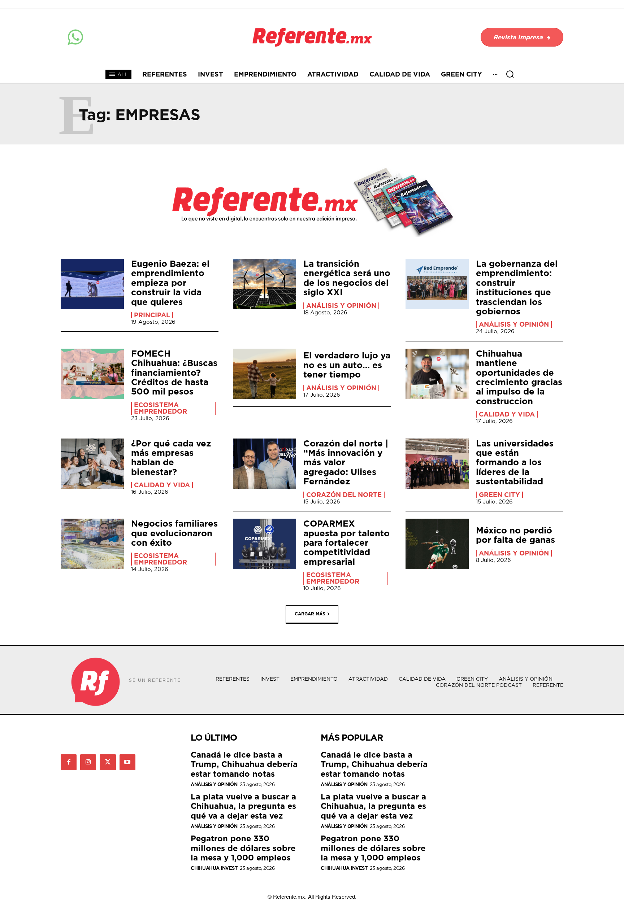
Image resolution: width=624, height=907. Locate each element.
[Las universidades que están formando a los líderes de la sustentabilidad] (437, 464)
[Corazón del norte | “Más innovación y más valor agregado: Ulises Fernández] (264, 464)
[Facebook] (69, 762)
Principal (152, 315)
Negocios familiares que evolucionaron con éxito (174, 533)
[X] (108, 762)
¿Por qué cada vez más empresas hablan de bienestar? (171, 457)
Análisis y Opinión (341, 305)
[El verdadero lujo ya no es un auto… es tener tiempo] (264, 374)
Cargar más (310, 613)
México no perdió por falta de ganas (515, 535)
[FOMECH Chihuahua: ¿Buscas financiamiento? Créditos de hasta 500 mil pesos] (92, 374)
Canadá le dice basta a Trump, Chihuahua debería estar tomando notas (244, 764)
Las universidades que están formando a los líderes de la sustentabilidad (515, 462)
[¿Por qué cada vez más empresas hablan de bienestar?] (92, 464)
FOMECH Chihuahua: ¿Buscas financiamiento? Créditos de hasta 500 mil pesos (174, 372)
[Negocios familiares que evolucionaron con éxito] (92, 544)
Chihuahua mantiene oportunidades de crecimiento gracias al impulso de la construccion (519, 377)
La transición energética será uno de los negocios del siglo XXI (346, 277)
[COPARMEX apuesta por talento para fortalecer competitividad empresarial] (264, 544)
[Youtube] (127, 762)
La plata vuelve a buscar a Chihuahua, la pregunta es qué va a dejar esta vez (243, 806)
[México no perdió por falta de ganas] (437, 544)
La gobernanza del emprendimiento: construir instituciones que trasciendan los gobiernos (517, 287)
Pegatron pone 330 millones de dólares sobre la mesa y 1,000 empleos (243, 848)
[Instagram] (88, 762)
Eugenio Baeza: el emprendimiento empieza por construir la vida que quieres (170, 282)
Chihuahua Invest (214, 868)
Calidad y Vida (507, 414)
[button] (510, 74)
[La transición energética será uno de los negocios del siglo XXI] (264, 284)
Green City (499, 495)
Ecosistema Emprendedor (160, 408)
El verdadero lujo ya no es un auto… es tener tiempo (346, 364)
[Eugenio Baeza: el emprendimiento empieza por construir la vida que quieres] (92, 284)
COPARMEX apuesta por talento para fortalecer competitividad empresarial (346, 542)
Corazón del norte (344, 495)
